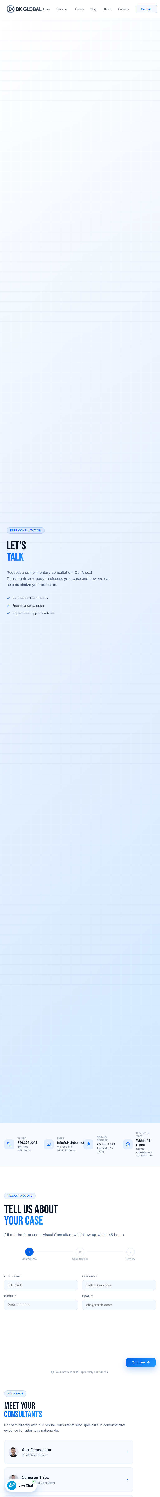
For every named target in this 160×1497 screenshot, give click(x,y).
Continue (138, 1362)
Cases (79, 9)
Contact (146, 9)
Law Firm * (90, 1276)
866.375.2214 (27, 1142)
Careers (123, 9)
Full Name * (13, 1276)
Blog (93, 9)
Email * (87, 1296)
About (107, 9)
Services (62, 9)
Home (46, 9)
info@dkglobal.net (67, 1142)
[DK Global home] (24, 9)
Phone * (10, 1296)
